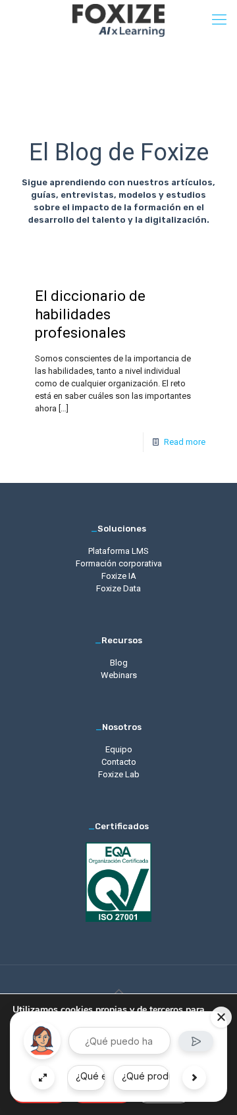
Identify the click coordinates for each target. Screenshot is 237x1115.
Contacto (118, 762)
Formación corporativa (119, 563)
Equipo (118, 749)
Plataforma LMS (118, 551)
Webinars (119, 675)
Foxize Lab (119, 774)
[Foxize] (118, 19)
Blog (119, 663)
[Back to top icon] (118, 992)
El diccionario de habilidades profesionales (90, 314)
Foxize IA (118, 576)
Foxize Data (118, 588)
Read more (184, 442)
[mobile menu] (219, 20)
